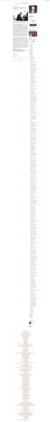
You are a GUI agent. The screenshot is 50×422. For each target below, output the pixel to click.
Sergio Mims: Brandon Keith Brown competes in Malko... (33, 143)
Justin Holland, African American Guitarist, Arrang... (32, 105)
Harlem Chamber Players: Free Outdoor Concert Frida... (33, 216)
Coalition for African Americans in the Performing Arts (25, 405)
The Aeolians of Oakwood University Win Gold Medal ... (33, 174)
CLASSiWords (26, 351)
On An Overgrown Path (26, 381)
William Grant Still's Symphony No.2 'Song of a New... (33, 290)
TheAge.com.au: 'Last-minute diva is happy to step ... (33, 159)
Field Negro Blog (26, 357)
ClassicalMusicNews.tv (26, 350)
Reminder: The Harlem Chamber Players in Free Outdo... (33, 110)
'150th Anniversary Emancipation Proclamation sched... (33, 146)
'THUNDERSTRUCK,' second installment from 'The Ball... (33, 230)
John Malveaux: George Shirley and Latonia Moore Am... (33, 260)
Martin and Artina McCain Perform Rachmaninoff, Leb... (33, 167)
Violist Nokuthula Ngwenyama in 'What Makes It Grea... (33, 80)
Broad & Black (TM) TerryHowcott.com (25, 346)
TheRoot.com (26, 393)
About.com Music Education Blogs (25, 334)
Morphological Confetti (26, 373)
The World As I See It (25, 392)
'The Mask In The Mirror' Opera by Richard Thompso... (33, 223)
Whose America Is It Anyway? (25, 398)
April (31, 309)
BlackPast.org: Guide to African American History (25, 345)
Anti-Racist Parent (26, 341)
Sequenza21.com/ (26, 385)
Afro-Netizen (26, 338)
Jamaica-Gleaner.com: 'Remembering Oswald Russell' (33, 272)
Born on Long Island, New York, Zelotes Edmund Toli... (33, 245)
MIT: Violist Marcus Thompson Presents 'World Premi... (33, 207)
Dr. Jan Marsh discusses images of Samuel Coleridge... (33, 75)
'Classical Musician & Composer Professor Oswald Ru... (33, 282)
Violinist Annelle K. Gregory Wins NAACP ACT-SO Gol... (33, 225)
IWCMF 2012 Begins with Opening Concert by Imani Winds (33, 102)
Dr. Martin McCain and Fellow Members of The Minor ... (33, 170)
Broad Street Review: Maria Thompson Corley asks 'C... (33, 156)
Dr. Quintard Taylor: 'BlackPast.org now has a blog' (33, 196)
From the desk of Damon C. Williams (26, 361)
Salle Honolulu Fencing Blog (26, 384)
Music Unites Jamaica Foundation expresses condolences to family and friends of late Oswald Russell (20, 8)
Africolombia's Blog (25, 337)
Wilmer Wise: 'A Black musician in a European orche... (33, 181)
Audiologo (25, 343)
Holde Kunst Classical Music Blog (25, 366)
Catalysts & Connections (26, 347)
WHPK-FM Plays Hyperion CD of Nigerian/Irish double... (33, 126)
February (31, 311)
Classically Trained (25, 349)
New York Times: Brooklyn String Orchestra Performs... (33, 89)
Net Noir (25, 410)
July (30, 60)
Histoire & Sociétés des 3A (25, 365)
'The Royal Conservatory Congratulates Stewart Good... (33, 242)
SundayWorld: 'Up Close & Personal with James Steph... (33, 235)
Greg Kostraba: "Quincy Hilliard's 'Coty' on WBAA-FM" (33, 204)
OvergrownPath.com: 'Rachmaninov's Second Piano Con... (33, 176)
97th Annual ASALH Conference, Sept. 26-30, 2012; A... (33, 191)
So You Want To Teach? (26, 386)
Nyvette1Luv (26, 380)
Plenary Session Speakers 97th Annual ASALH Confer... (33, 267)
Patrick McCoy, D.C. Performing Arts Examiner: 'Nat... (33, 247)
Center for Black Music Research (25, 402)
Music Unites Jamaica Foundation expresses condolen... (33, 214)
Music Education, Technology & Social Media (25, 374)
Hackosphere (26, 364)
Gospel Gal (26, 362)
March (31, 310)
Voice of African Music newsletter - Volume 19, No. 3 (33, 293)
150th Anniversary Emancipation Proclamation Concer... (33, 279)
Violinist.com (25, 418)
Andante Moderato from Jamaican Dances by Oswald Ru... (33, 262)
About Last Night (26, 333)
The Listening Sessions (26, 390)
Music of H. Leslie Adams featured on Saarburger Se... (33, 250)
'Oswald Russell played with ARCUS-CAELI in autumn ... (33, 265)
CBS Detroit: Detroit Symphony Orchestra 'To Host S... (33, 132)
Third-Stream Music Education (26, 394)
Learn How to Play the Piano (26, 370)
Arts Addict (26, 342)
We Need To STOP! (26, 397)
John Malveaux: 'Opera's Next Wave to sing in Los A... (33, 114)
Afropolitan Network (25, 339)
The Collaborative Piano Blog (26, 388)
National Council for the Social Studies (26, 409)
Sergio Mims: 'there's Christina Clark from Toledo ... (32, 240)
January (31, 312)
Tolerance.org (25, 417)
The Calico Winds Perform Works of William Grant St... (33, 87)
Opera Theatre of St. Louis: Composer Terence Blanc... (33, 120)
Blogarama (30, 38)
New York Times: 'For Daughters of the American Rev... (33, 277)
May (31, 308)
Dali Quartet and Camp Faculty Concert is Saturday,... (33, 84)
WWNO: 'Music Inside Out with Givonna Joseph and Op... (33, 141)
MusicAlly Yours (25, 376)
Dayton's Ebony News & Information (26, 353)
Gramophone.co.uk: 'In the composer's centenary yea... (33, 62)
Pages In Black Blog (25, 382)
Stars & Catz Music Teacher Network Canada (25, 414)
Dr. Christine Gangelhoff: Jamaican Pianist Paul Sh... (33, 254)
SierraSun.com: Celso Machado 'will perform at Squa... (33, 193)
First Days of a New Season (25, 358)
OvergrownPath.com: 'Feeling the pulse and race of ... (33, 209)
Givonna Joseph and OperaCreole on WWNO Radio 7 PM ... (33, 161)
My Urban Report (26, 378)
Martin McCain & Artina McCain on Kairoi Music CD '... (33, 135)
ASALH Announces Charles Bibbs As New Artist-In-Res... (33, 270)
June (31, 307)
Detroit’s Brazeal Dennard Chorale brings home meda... (33, 73)
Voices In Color (25, 396)
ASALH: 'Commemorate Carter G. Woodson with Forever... (33, 198)
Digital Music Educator (26, 354)
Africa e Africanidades (26, 335)
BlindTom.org (25, 401)
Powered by (31, 27)
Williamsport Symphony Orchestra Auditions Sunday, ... (33, 67)
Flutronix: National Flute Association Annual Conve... (33, 219)
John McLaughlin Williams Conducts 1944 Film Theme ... (33, 107)
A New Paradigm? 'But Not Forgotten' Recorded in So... (33, 94)
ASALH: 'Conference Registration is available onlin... (33, 185)
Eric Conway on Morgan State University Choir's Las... (33, 288)
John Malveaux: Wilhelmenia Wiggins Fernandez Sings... (33, 295)
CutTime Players (25, 406)
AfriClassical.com (31, 16)
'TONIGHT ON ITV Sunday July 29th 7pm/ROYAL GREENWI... (33, 78)
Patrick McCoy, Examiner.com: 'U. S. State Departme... (33, 122)
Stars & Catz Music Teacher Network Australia (26, 413)
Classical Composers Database (26, 403)
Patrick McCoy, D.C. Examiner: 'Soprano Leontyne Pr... (32, 92)
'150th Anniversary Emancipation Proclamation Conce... (33, 152)
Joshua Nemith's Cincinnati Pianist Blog (25, 369)
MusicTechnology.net (25, 377)
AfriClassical (25, 2)
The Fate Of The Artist (26, 389)
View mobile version (20, 58)
